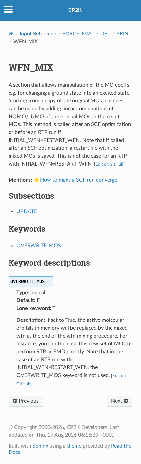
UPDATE (26, 211)
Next (117, 401)
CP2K (75, 10)
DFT (105, 33)
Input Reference (38, 33)
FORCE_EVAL (78, 33)
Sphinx (40, 446)
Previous (28, 401)
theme (74, 446)
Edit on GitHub (109, 164)
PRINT (123, 33)
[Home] (11, 33)
